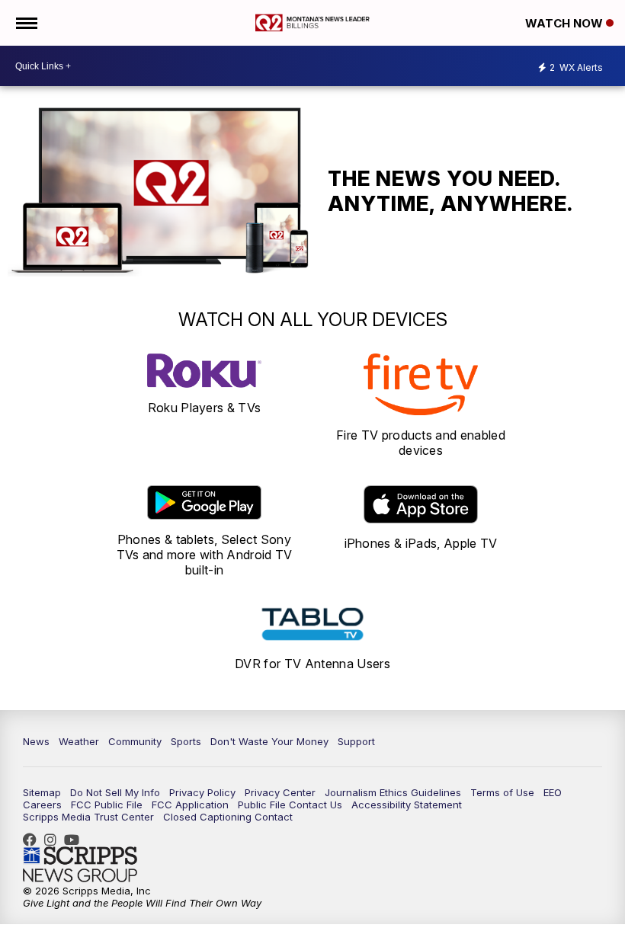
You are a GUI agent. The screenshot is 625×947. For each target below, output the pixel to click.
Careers (42, 804)
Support (356, 741)
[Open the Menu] (25, 23)
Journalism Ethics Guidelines (393, 792)
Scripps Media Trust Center (88, 817)
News (36, 741)
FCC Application (190, 804)
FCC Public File (107, 804)
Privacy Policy (202, 792)
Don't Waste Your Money (269, 741)
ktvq (54, 839)
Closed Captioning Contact (228, 817)
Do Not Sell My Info (115, 792)
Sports (186, 741)
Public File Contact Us (290, 804)
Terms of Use (502, 792)
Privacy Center (280, 792)
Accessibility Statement (406, 804)
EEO (552, 792)
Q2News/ (33, 839)
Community (135, 741)
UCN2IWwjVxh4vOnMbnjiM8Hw (75, 839)
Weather (79, 741)
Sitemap (42, 792)
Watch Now (565, 23)
